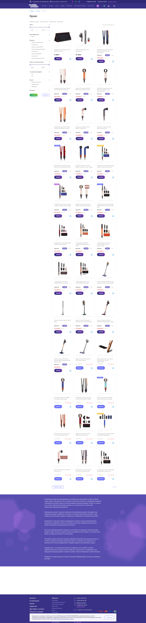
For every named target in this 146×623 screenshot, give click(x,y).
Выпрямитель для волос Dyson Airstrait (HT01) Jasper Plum (84, 470)
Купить (58, 58)
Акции (62, 6)
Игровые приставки (57, 608)
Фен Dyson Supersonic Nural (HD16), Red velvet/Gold (83, 434)
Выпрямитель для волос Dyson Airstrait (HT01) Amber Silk (62, 434)
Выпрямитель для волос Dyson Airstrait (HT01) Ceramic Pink (62, 89)
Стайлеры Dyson (52, 21)
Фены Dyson (60, 21)
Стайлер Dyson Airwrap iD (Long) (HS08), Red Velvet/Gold (62, 243)
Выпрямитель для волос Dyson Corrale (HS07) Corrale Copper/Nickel (105, 360)
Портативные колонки (57, 604)
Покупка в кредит (36, 612)
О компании (34, 601)
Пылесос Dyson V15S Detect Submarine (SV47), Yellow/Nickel (84, 321)
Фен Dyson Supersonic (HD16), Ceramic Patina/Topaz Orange (104, 398)
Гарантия (69, 6)
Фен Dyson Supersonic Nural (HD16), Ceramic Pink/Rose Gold (83, 205)
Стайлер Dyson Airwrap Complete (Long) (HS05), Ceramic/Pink (105, 470)
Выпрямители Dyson (34, 21)
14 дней (107, 55)
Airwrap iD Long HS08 (36, 53)
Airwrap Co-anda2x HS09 (37, 42)
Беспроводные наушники (58, 602)
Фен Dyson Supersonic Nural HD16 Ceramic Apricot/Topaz (83, 89)
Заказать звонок (112, 1)
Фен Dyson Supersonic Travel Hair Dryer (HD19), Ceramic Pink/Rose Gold (104, 90)
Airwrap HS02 (35, 51)
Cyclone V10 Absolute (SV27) (38, 58)
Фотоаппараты (56, 622)
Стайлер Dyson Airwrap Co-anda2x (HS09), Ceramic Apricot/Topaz (104, 244)
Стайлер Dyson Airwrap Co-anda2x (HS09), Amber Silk (83, 282)
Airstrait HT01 (35, 44)
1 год (112, 55)
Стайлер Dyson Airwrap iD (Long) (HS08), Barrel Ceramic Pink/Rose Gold (105, 206)
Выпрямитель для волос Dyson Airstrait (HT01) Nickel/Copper (84, 398)
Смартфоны (55, 600)
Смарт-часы (55, 606)
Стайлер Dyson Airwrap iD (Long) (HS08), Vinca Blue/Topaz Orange (62, 205)
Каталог (44, 6)
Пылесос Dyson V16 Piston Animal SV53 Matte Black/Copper (105, 321)
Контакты (91, 6)
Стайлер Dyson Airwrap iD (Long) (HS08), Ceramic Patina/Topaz (105, 166)
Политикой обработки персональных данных (62, 619)
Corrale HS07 (34, 56)
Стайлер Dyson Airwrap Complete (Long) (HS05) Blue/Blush (105, 434)
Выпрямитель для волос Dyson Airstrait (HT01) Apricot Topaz (62, 127)
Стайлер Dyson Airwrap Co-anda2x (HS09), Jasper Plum (61, 282)
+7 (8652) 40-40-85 (91, 1)
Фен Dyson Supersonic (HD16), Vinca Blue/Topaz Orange (62, 398)
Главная (32, 11)
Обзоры (51, 6)
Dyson (33, 36)
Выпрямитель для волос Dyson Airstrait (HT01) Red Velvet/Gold (62, 166)
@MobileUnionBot (81, 603)
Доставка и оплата (80, 6)
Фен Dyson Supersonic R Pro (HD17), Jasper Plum (104, 127)
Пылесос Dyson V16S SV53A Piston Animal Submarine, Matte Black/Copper (62, 360)
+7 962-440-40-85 (102, 1)
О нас (57, 6)
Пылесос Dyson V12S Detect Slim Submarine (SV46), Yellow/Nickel (105, 282)
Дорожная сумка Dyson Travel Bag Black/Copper (62, 50)
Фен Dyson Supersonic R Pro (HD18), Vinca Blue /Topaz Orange (84, 166)
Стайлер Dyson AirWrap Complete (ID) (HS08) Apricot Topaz (83, 244)
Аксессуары (55, 612)
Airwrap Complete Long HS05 (38, 49)
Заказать (79, 368)
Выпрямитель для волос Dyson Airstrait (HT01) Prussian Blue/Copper (105, 51)
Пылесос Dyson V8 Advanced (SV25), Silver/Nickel (83, 359)
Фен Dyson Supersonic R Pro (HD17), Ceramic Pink (83, 127)
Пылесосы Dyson (44, 21)
